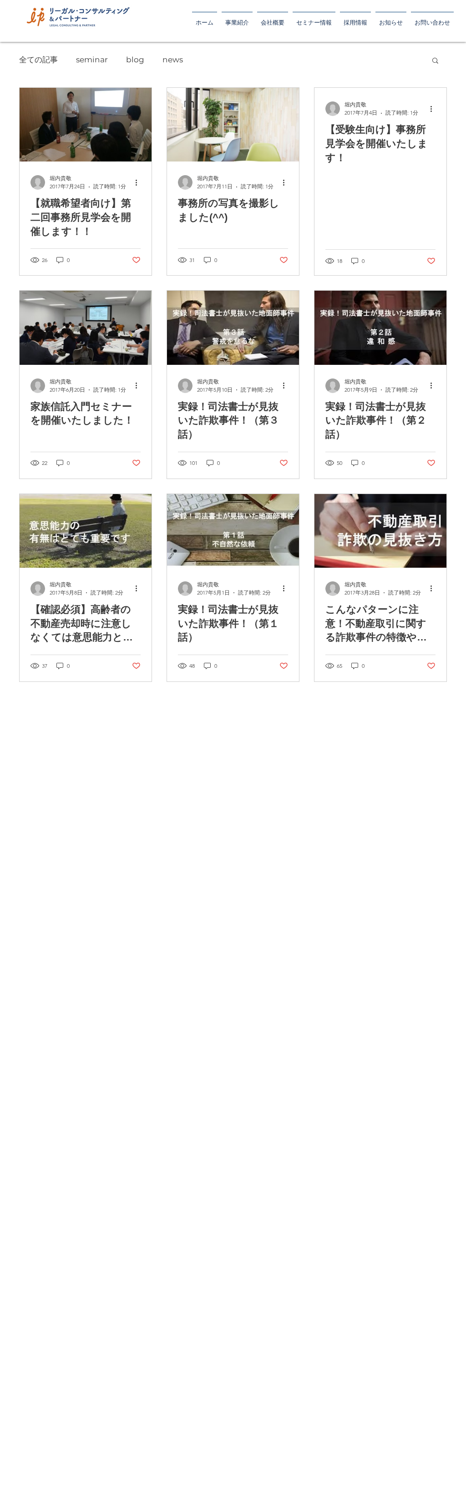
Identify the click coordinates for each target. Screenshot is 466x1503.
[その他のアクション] (139, 182)
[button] (355, 18)
